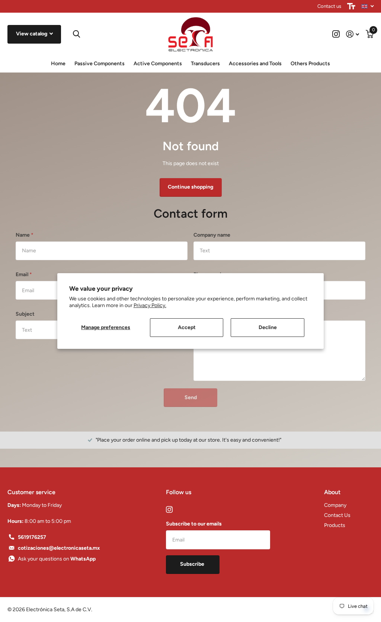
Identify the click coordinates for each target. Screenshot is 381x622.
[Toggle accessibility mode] (351, 6)
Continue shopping (190, 187)
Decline (268, 327)
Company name (211, 235)
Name (24, 235)
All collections (99, 64)
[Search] (76, 34)
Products (334, 525)
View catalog (32, 34)
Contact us (329, 6)
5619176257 (32, 537)
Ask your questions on (57, 559)
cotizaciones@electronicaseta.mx (59, 548)
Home (58, 63)
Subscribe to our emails (194, 524)
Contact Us (337, 515)
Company (335, 505)
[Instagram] (169, 509)
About (332, 492)
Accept (187, 327)
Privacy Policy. (150, 305)
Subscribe (192, 564)
